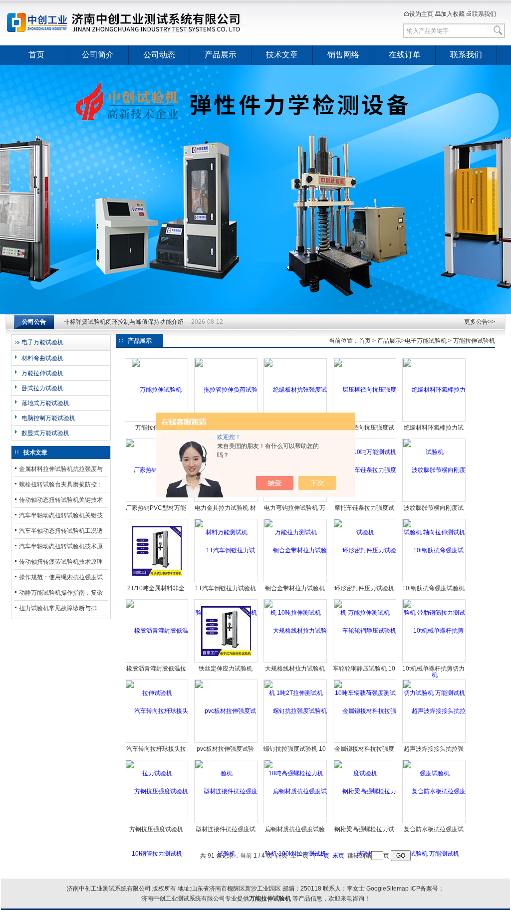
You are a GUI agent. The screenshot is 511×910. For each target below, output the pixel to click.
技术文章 (282, 54)
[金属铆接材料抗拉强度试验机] (365, 742)
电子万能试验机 (42, 342)
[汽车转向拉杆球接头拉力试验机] (157, 742)
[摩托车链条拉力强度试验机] (365, 501)
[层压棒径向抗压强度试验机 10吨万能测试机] (365, 421)
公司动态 (159, 54)
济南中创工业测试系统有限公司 (128, 22)
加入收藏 (453, 13)
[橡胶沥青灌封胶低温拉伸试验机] (157, 662)
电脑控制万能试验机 (48, 418)
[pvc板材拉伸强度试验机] (226, 742)
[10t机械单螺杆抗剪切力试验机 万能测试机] (434, 662)
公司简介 (98, 54)
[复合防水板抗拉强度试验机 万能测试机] (434, 822)
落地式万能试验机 (45, 403)
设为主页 (421, 13)
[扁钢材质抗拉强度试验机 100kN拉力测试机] (295, 822)
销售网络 (343, 54)
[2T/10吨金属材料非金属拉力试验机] (156, 550)
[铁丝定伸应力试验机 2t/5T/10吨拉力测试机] (226, 631)
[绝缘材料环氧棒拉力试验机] (434, 421)
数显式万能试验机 (45, 433)
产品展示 (221, 54)
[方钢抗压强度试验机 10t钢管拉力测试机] (157, 822)
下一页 (320, 855)
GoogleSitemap (387, 888)
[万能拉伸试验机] (156, 390)
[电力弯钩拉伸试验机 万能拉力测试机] (295, 501)
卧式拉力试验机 (42, 388)
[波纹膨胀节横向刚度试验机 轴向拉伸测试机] (434, 501)
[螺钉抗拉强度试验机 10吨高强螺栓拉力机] (295, 742)
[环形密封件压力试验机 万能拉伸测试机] (365, 581)
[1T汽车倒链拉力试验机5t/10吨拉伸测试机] (226, 581)
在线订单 (405, 54)
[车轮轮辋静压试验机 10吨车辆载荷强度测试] (365, 662)
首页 (36, 54)
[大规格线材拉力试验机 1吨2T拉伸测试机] (295, 662)
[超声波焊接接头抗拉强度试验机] (434, 742)
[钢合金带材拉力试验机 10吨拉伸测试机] (295, 581)
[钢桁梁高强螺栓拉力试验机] (365, 822)
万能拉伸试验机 (42, 373)
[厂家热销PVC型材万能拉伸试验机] (157, 501)
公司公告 (34, 321)
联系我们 (484, 13)
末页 (338, 855)
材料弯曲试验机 (42, 358)
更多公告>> (479, 321)
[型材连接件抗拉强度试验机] (226, 822)
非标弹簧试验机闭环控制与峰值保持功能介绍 (124, 321)
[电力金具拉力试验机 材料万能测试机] (226, 501)
